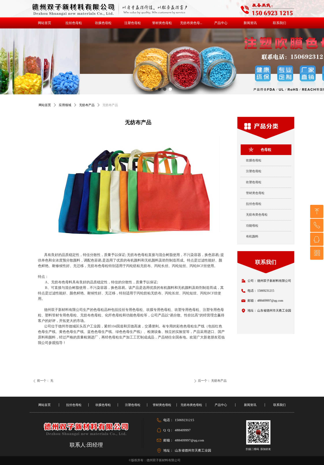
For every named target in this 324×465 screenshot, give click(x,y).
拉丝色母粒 (253, 203)
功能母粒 (252, 225)
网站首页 (45, 105)
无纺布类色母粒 (257, 214)
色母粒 (266, 149)
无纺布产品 (87, 105)
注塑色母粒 (253, 171)
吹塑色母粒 (253, 182)
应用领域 (65, 105)
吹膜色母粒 (253, 160)
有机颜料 (252, 236)
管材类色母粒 (255, 193)
